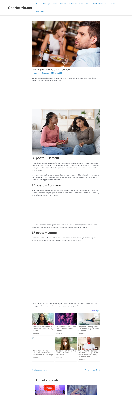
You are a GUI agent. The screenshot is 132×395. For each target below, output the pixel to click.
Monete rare (40, 11)
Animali (112, 4)
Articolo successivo (92, 370)
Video (55, 4)
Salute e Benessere (100, 4)
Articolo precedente (39, 370)
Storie (88, 4)
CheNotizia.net (20, 8)
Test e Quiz (73, 4)
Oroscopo (46, 4)
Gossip (38, 4)
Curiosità (63, 4)
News (81, 4)
